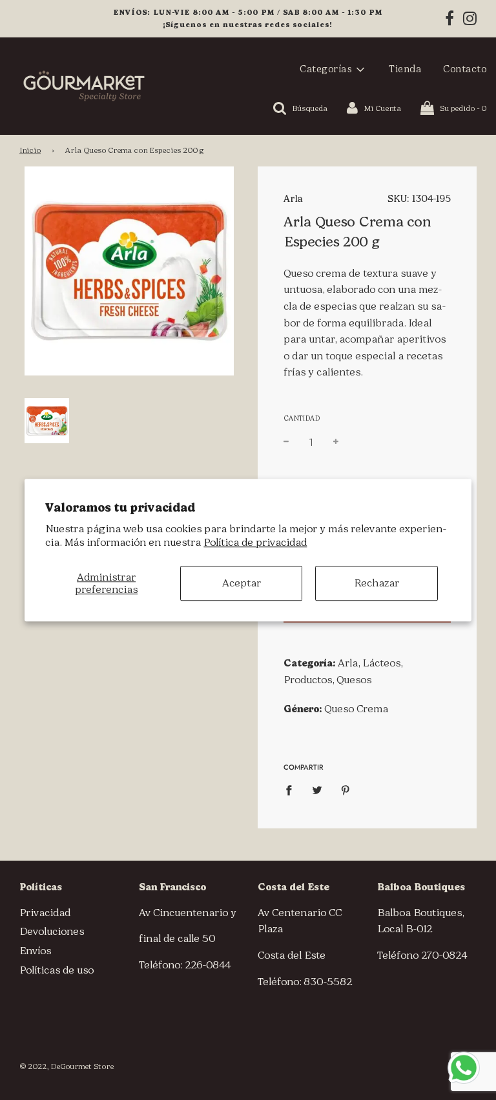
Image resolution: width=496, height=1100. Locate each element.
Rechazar (376, 583)
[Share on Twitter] (317, 789)
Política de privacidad (255, 542)
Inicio (30, 150)
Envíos (35, 951)
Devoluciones (51, 931)
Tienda (405, 69)
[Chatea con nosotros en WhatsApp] (463, 1067)
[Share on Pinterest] (345, 789)
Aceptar (241, 583)
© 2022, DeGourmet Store (66, 1066)
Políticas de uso (56, 970)
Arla (293, 199)
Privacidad (44, 912)
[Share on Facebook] (293, 789)
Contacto (464, 69)
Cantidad (302, 418)
